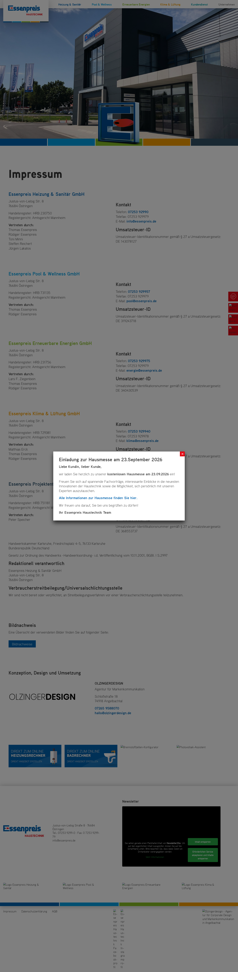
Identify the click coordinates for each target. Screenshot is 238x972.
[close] (182, 454)
